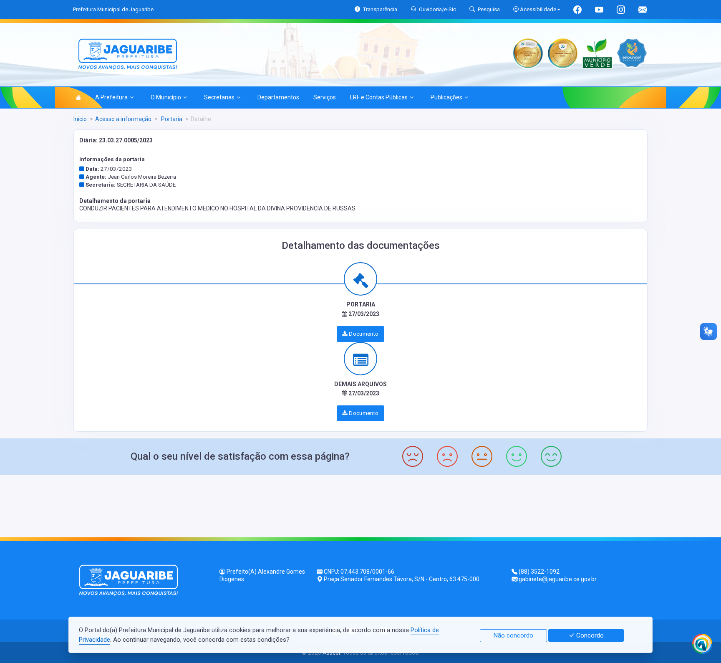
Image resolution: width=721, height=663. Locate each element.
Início (80, 119)
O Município (166, 97)
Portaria (171, 119)
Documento (363, 334)
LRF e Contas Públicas (379, 97)
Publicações (446, 97)
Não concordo (513, 635)
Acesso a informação (123, 119)
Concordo (589, 635)
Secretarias (219, 97)
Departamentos (278, 97)
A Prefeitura (111, 97)
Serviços (324, 97)
